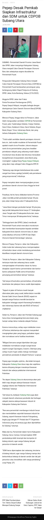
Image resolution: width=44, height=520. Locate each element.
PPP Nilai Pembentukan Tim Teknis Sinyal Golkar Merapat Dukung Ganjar (11, 502)
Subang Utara (22, 133)
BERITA (12, 3)
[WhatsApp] (21, 30)
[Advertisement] (22, 470)
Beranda (5, 3)
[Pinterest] (15, 30)
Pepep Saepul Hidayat (30, 161)
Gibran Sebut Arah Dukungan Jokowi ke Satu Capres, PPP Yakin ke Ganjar (33, 504)
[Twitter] (10, 30)
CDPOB (27, 121)
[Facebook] (4, 30)
